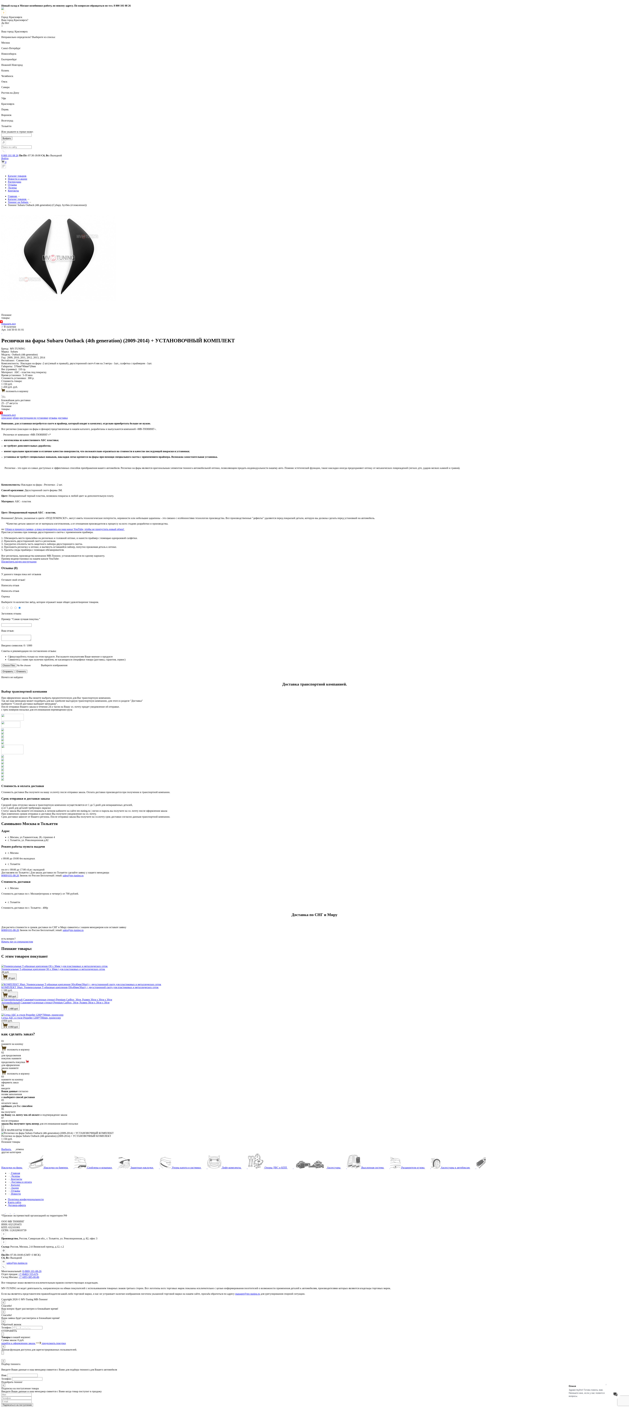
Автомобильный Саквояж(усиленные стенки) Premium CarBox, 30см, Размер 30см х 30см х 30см (55, 1002)
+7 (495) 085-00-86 (29, 1277)
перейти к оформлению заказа (18, 1343)
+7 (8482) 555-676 (28, 1274)
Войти (5, 158)
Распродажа (14, 181)
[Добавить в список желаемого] (1, 332)
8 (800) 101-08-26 (31, 1271)
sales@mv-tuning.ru (73, 875)
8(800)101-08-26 (10, 875)
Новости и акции (17, 178)
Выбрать (6, 1149)
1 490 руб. (13, 1009)
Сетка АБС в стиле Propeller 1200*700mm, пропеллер (31, 1017)
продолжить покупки (54, 1343)
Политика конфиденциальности (26, 1199)
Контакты (13, 190)
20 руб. (11, 978)
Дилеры (12, 187)
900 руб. (12, 996)
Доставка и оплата (21, 1182)
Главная (15, 1173)
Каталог (15, 1185)
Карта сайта (14, 1202)
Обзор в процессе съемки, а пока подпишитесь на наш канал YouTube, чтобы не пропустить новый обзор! (65, 529)
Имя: (4, 1375)
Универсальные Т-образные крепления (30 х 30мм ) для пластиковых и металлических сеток (53, 969)
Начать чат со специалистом (17, 941)
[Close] (2, 1127)
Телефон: (6, 1327)
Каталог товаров (17, 176)
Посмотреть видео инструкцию (19, 561)
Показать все (8, 323)
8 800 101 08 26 (9, 155)
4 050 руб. (13, 1027)
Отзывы (12, 184)
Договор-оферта (17, 1205)
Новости (15, 1193)
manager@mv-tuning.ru (247, 1293)
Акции (14, 1187)
